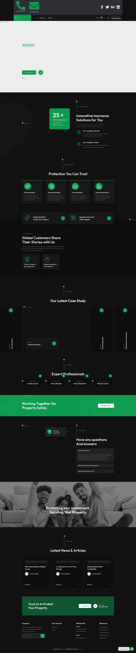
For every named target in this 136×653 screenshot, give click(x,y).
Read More (27, 584)
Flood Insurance (103, 343)
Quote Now (85, 606)
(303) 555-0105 (103, 607)
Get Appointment (106, 405)
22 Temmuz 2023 (32, 561)
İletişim (50, 18)
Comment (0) (42, 561)
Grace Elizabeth (79, 384)
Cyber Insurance (103, 630)
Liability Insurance (104, 635)
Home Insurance (34, 344)
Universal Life (103, 638)
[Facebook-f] (102, 7)
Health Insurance (104, 632)
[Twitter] (107, 7)
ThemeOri (80, 649)
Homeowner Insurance (126, 340)
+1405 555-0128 (116, 18)
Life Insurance (103, 627)
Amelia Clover (32, 384)
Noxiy (63, 649)
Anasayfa (41, 18)
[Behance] (113, 7)
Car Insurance (12, 343)
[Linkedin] (118, 7)
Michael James (103, 384)
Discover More (29, 73)
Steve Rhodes (56, 384)
